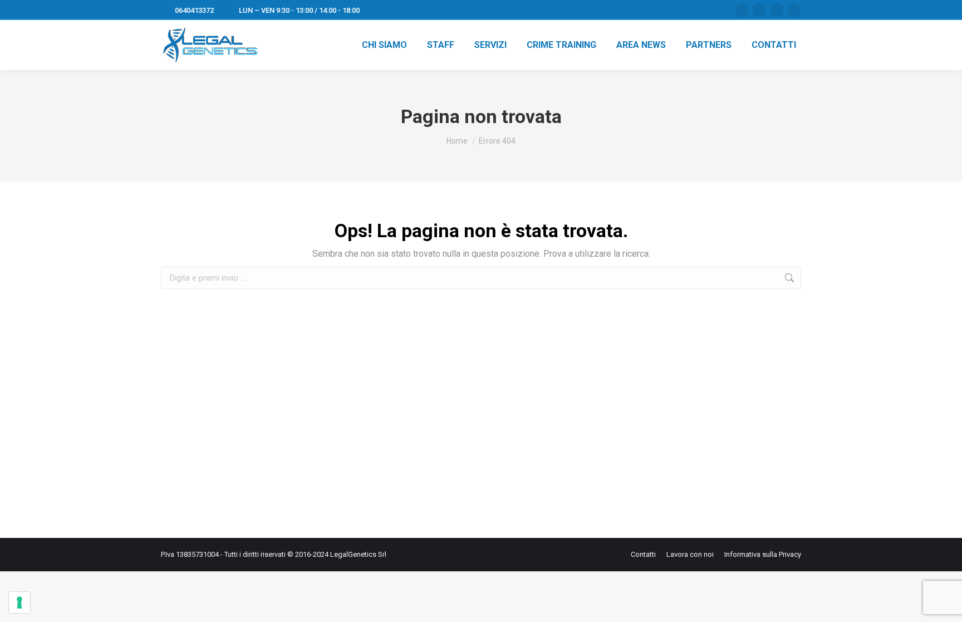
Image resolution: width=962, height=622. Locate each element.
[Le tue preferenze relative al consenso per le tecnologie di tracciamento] (19, 602)
